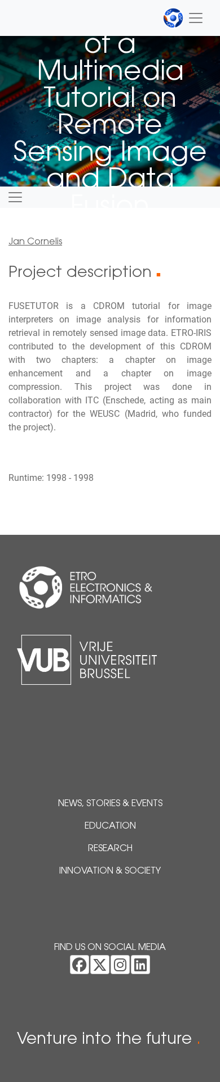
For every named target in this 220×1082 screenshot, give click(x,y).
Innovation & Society (110, 871)
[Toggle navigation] (183, 18)
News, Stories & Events (110, 803)
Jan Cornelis (35, 242)
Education (110, 826)
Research (110, 848)
